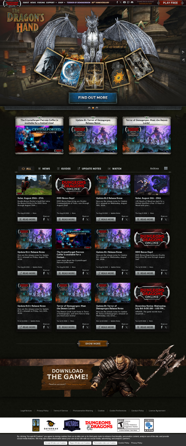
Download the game (145, 3)
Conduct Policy (137, 411)
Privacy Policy (42, 411)
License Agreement (157, 411)
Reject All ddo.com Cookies (80, 443)
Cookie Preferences (118, 411)
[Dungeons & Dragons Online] (12, 4)
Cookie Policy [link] (123, 443)
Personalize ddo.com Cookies (105, 443)
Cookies (101, 411)
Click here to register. (76, 384)
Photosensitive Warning (83, 411)
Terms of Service (61, 411)
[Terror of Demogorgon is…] (176, 52)
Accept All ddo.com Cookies (55, 443)
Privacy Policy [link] (136, 443)
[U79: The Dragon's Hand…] (176, 60)
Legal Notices (26, 411)
